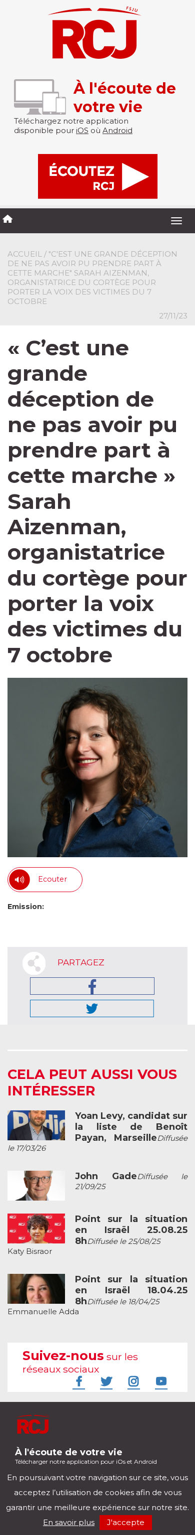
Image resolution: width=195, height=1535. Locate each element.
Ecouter (52, 879)
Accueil (25, 254)
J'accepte (125, 1522)
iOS (82, 130)
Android (117, 130)
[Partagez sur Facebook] (92, 986)
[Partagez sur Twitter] (92, 1008)
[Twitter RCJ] (105, 1381)
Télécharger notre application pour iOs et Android (86, 1456)
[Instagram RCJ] (133, 1381)
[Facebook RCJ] (77, 1381)
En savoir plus (68, 1522)
